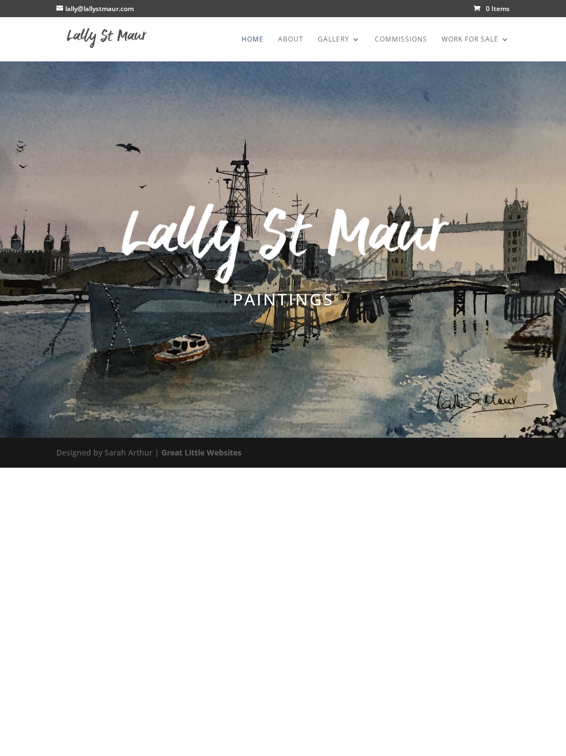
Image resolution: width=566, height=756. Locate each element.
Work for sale (470, 39)
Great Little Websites (201, 452)
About (290, 39)
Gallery (333, 39)
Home (253, 39)
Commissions (401, 39)
